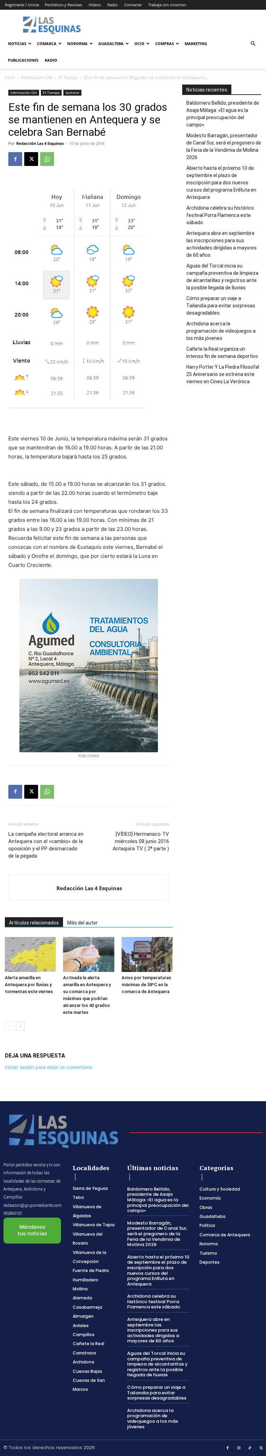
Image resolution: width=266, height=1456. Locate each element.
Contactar (133, 4)
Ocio (139, 43)
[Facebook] (15, 159)
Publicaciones (23, 60)
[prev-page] (9, 1026)
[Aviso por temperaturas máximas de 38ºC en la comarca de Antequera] (147, 954)
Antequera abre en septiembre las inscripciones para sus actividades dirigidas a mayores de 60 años (221, 244)
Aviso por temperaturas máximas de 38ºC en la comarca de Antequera (146, 984)
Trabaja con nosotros (167, 4)
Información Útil (36, 77)
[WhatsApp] (47, 159)
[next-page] (20, 1026)
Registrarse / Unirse (22, 4)
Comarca (46, 43)
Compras (164, 43)
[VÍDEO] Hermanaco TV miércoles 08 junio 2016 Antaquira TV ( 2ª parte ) (141, 841)
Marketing (196, 43)
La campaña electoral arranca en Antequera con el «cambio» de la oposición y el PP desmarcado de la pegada (45, 845)
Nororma (77, 43)
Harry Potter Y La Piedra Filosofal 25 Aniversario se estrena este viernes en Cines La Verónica (222, 374)
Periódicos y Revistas (63, 4)
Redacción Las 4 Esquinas (40, 143)
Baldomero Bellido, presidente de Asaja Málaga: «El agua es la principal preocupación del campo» (222, 114)
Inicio (10, 77)
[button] (253, 44)
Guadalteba (111, 43)
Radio (112, 4)
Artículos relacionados (34, 923)
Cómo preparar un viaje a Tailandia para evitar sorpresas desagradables (220, 306)
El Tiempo (68, 77)
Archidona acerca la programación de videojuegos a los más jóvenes (221, 331)
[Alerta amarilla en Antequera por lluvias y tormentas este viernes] (30, 954)
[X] (31, 159)
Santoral (72, 92)
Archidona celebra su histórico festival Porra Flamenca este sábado (220, 215)
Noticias (17, 43)
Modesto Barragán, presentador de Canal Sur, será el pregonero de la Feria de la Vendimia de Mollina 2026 (223, 146)
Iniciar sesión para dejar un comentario (48, 1067)
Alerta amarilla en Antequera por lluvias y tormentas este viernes (29, 984)
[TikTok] (250, 1448)
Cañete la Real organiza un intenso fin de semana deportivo (222, 352)
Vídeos (95, 4)
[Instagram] (239, 1448)
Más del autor (82, 923)
